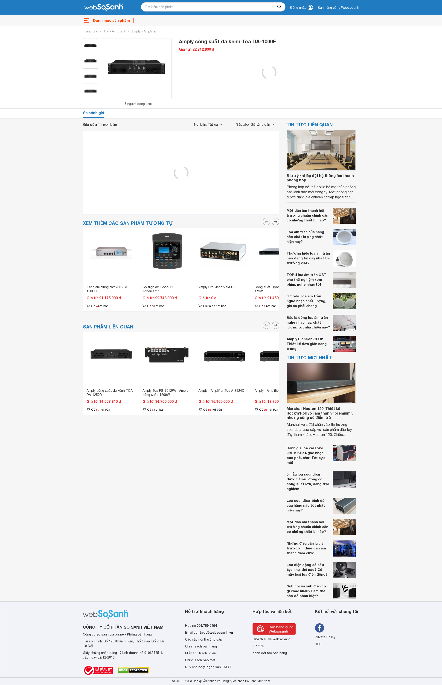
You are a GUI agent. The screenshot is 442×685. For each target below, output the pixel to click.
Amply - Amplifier (144, 31)
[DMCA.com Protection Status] (133, 670)
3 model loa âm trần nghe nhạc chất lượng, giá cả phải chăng (306, 301)
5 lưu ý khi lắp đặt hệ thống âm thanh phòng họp (320, 177)
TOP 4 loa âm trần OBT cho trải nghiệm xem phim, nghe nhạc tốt (306, 279)
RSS (318, 644)
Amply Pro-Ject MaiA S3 (216, 287)
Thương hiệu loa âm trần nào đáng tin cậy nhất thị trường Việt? (308, 258)
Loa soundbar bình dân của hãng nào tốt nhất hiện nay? (306, 505)
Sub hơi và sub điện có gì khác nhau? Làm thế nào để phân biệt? (306, 591)
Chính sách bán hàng (201, 646)
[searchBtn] (279, 7)
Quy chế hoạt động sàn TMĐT (208, 667)
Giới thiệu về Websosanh (272, 639)
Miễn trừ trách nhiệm (201, 653)
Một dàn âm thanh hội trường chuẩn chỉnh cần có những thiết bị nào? (307, 215)
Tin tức (258, 646)
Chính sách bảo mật (200, 660)
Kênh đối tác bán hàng (270, 653)
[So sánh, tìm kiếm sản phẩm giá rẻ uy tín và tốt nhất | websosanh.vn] (103, 7)
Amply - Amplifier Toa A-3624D (221, 390)
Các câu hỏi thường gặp (203, 639)
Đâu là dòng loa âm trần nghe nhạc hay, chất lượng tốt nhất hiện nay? (308, 322)
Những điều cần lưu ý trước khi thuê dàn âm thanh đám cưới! (306, 548)
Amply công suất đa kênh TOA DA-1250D (110, 393)
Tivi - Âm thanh (114, 31)
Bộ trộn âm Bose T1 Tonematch (158, 289)
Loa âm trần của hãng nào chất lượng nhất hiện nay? (305, 237)
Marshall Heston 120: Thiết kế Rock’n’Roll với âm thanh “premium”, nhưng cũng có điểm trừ (320, 412)
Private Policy (325, 637)
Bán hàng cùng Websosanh (338, 7)
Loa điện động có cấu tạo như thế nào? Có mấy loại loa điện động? (307, 569)
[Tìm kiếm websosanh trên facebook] (319, 628)
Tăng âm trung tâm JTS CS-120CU (108, 289)
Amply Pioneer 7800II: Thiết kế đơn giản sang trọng (307, 344)
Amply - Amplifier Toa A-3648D (277, 390)
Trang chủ (90, 31)
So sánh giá (93, 112)
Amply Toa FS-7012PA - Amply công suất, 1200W (165, 393)
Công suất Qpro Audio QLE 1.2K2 (275, 289)
